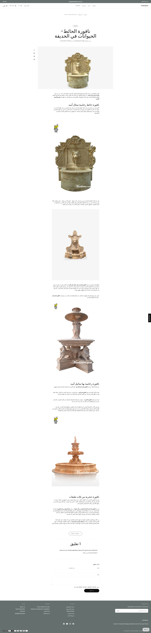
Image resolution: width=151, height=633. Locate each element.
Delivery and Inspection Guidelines (40, 609)
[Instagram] (70, 624)
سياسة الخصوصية (70, 607)
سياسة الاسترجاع (70, 609)
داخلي (89, 5)
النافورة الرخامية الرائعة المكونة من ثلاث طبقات (84, 509)
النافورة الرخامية (56, 296)
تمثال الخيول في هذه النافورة (63, 509)
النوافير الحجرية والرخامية (77, 521)
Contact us (46, 613)
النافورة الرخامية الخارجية (82, 387)
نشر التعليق (92, 590)
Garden (75, 26)
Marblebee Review (20, 613)
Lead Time (47, 611)
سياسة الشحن (71, 613)
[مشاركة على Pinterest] (34, 53)
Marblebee (145, 620)
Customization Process (43, 607)
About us (22, 607)
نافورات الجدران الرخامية (93, 95)
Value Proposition (20, 609)
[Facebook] (73, 624)
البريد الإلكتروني (71, 568)
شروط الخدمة (71, 616)
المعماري (94, 5)
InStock (78, 5)
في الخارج (84, 5)
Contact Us (144, 1)
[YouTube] (67, 624)
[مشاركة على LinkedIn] (34, 56)
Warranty (22, 611)
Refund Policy (70, 611)
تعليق (98, 574)
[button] (26, 6)
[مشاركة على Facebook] (34, 59)
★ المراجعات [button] (149, 318)
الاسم (98, 568)
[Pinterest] (64, 624)
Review (5, 1)
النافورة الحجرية (88, 400)
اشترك (117, 610)
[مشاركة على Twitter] (34, 50)
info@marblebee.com (75, 1)
